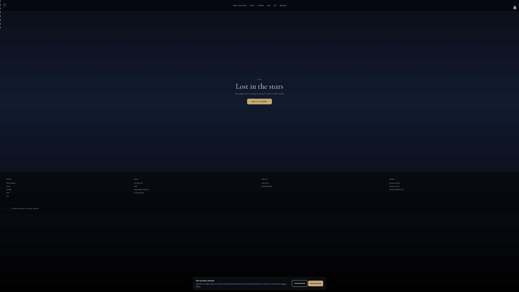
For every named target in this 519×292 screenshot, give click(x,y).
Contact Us (138, 183)
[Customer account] (514, 4)
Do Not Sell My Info (396, 189)
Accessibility (139, 193)
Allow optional (315, 283)
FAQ (135, 186)
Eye (269, 5)
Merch (283, 5)
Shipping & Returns (141, 189)
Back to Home (259, 101)
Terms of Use (394, 186)
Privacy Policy (394, 183)
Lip (275, 5)
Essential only (299, 283)
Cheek (261, 5)
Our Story (265, 183)
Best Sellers (239, 5)
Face (252, 5)
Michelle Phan (267, 186)
